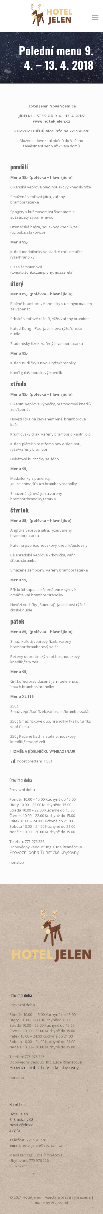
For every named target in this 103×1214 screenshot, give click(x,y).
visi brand (59, 1202)
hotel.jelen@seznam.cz (42, 1145)
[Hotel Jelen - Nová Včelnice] (51, 14)
